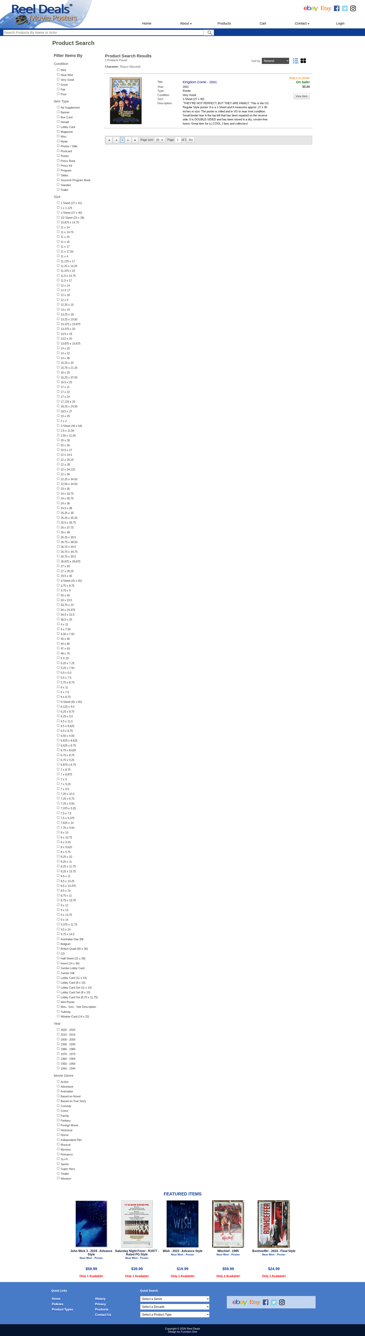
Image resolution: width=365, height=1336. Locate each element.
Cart (263, 23)
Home (146, 23)
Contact (301, 23)
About (184, 23)
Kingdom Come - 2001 (200, 82)
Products (224, 23)
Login (340, 23)
